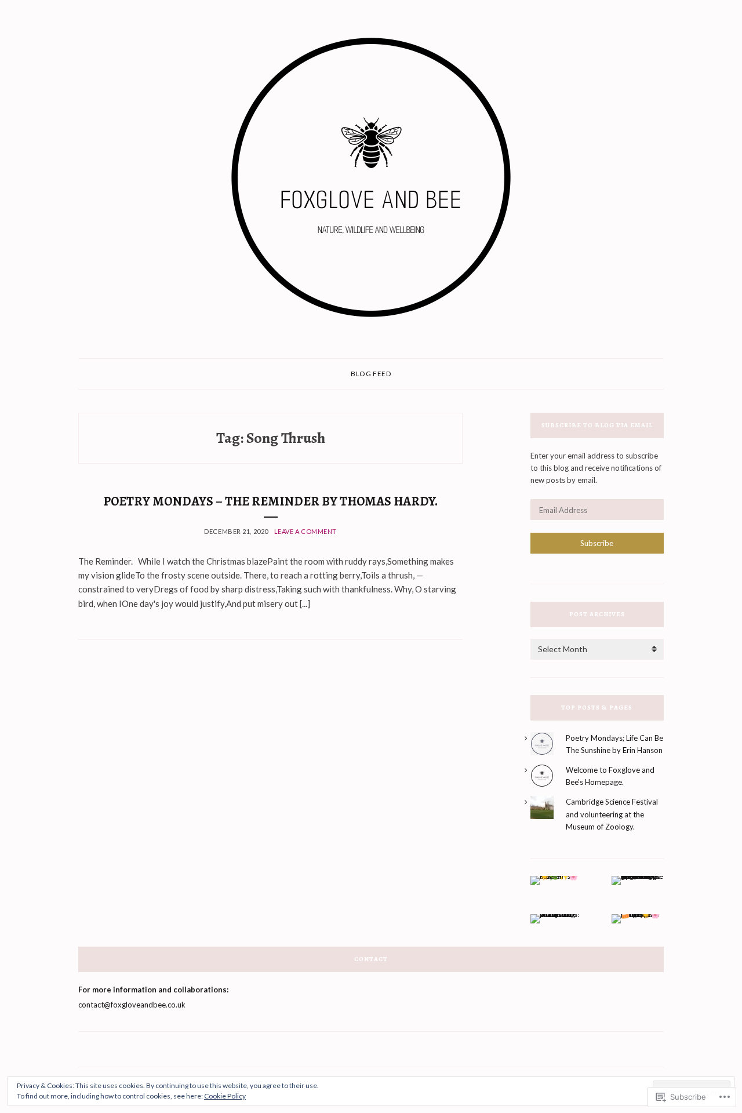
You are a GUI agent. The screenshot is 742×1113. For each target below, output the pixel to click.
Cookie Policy (225, 1096)
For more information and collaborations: (153, 989)
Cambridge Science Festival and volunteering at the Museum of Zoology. (612, 814)
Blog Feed (371, 373)
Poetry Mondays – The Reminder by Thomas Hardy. (270, 501)
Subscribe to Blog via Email (597, 425)
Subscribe (596, 543)
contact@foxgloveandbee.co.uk (132, 1004)
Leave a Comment (305, 531)
